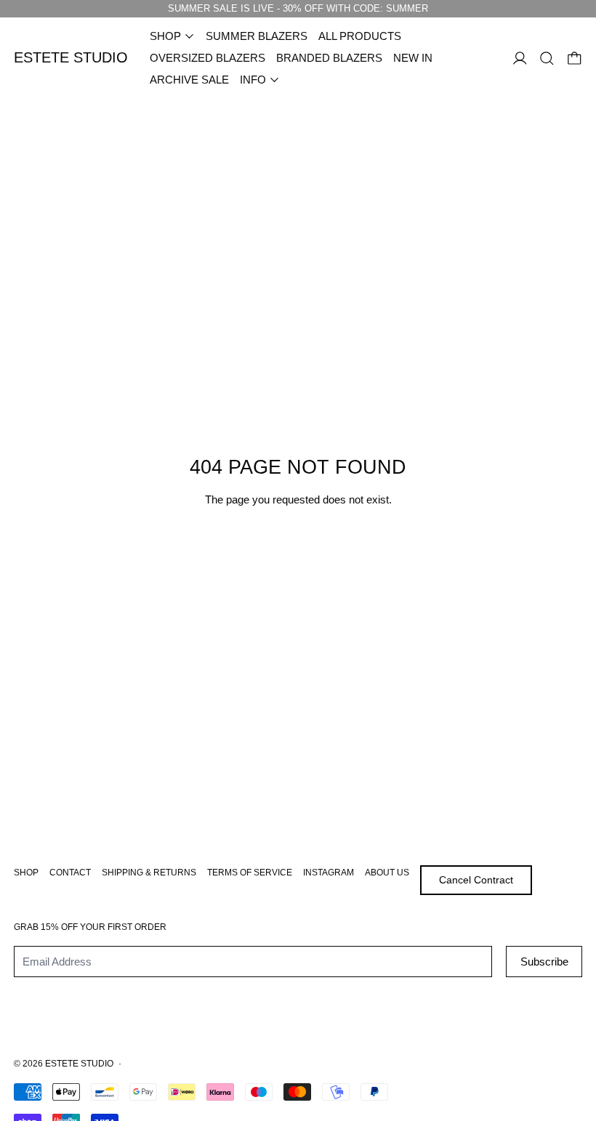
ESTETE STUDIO (79, 1064)
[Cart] (574, 58)
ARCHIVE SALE (189, 79)
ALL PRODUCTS (359, 36)
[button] (547, 58)
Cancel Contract (476, 880)
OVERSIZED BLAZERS (207, 58)
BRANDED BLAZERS (329, 58)
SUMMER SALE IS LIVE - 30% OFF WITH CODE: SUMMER (298, 8)
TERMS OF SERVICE (249, 872)
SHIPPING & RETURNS (149, 872)
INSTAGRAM (328, 872)
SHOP (26, 872)
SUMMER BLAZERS (256, 36)
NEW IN (412, 58)
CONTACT (70, 872)
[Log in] (520, 58)
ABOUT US (387, 872)
